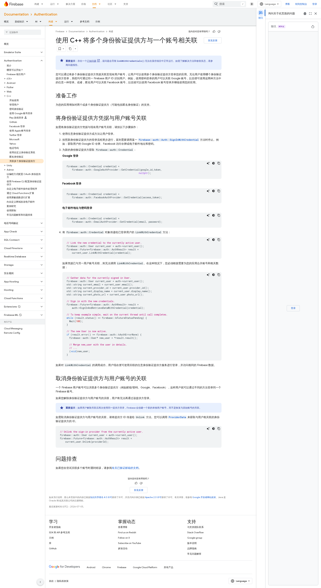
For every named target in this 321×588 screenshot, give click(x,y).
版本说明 (192, 543)
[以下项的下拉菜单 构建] (43, 4)
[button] (20, 52)
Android (91, 567)
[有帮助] (214, 31)
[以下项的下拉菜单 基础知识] (28, 22)
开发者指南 (55, 527)
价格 (83, 4)
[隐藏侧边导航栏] (40, 582)
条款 (51, 581)
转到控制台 (301, 4)
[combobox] (229, 4)
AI (36, 21)
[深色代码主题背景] (213, 163)
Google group (194, 537)
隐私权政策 (63, 581)
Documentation (16, 14)
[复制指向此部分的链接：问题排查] (80, 459)
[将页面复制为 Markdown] (70, 49)
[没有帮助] (219, 31)
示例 (97, 21)
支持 (125, 4)
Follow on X (124, 537)
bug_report (305, 14)
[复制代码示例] (219, 163)
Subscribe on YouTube (129, 543)
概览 (6, 21)
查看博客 (122, 527)
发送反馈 (212, 40)
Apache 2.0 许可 (153, 497)
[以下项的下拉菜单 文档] (101, 4)
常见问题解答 (194, 553)
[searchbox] (22, 32)
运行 (52, 4)
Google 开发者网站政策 (204, 497)
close (316, 14)
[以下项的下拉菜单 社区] (116, 4)
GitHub (53, 548)
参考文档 (84, 21)
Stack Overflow (195, 532)
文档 (94, 4)
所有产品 (168, 567)
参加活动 (122, 548)
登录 (314, 4)
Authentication (45, 14)
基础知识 (19, 21)
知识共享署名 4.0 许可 (101, 497)
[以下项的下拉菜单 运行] (59, 4)
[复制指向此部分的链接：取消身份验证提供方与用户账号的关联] (150, 379)
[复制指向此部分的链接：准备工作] (80, 96)
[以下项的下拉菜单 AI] (41, 22)
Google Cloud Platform (145, 567)
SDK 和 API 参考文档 (59, 532)
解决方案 (70, 4)
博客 (287, 4)
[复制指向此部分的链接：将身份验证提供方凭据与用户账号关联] (150, 118)
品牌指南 (192, 548)
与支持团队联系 (195, 527)
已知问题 (91, 60)
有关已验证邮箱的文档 (125, 468)
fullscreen (310, 14)
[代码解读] (208, 163)
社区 (110, 4)
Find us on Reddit (127, 532)
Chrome (106, 567)
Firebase (60, 31)
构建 (36, 4)
